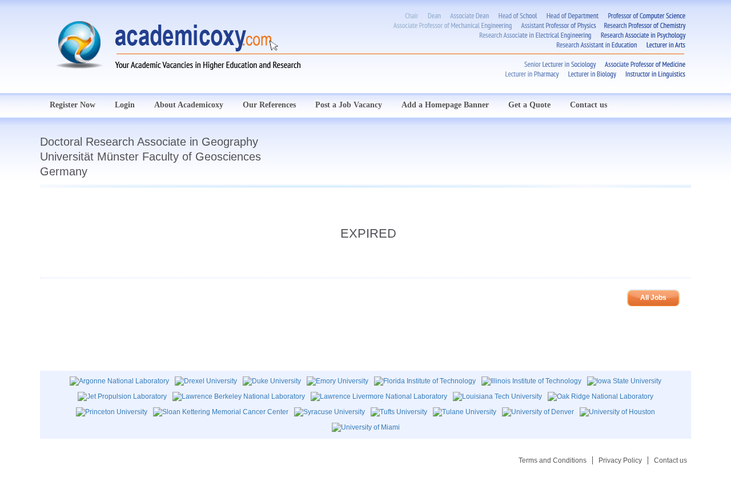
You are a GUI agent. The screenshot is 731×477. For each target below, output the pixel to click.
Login (125, 105)
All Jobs (653, 298)
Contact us (588, 105)
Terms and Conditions (553, 460)
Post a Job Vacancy (348, 105)
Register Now (72, 105)
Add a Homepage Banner (445, 105)
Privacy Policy (620, 460)
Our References (269, 105)
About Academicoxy (188, 105)
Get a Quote (529, 105)
